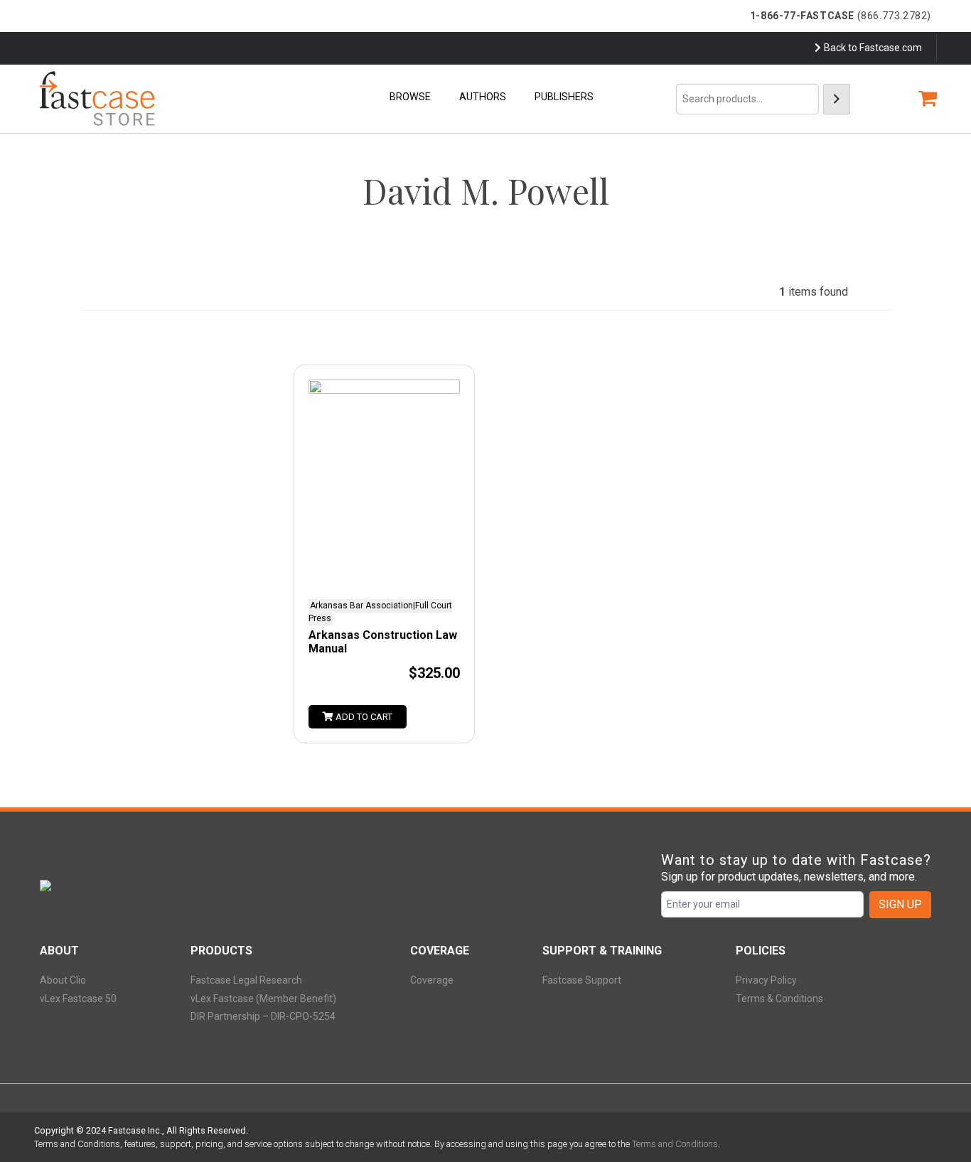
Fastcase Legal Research (246, 980)
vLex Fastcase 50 (78, 998)
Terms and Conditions (675, 1144)
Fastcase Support (581, 980)
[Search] (836, 99)
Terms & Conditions (779, 998)
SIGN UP (900, 904)
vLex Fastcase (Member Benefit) (263, 998)
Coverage (432, 980)
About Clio (63, 980)
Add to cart (362, 716)
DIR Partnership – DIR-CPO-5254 (263, 1016)
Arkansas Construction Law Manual (383, 641)
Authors (482, 97)
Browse (410, 97)
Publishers (564, 97)
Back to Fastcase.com (873, 47)
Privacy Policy (766, 980)
